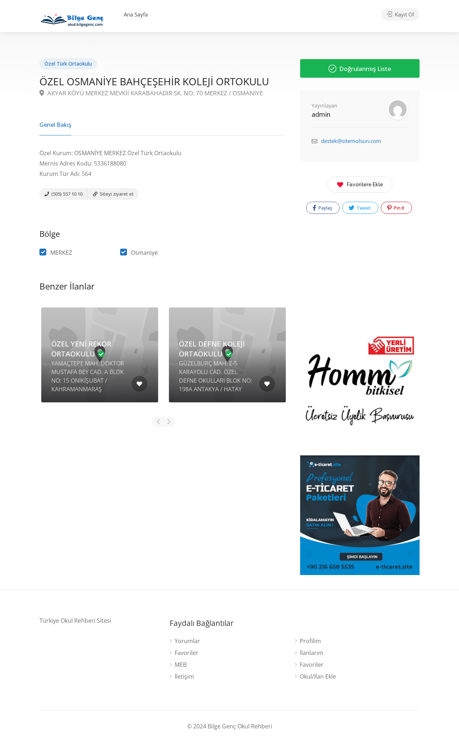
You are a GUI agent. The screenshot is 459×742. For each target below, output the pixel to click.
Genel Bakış (55, 125)
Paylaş (324, 208)
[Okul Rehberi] (72, 18)
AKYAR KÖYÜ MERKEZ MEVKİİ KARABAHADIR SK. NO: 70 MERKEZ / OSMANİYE (154, 93)
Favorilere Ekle (365, 184)
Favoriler (186, 653)
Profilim (310, 641)
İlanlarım (311, 653)
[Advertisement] (161, 490)
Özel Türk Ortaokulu (68, 63)
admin (321, 114)
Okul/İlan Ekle (318, 676)
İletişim (184, 676)
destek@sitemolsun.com (351, 140)
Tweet (363, 208)
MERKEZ (61, 253)
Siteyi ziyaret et (116, 194)
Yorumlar (187, 641)
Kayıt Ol (403, 14)
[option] (100, 360)
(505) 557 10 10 (66, 194)
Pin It (398, 208)
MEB (180, 665)
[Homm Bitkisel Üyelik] (360, 389)
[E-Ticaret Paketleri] (360, 514)
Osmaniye (144, 253)
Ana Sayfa (136, 14)
